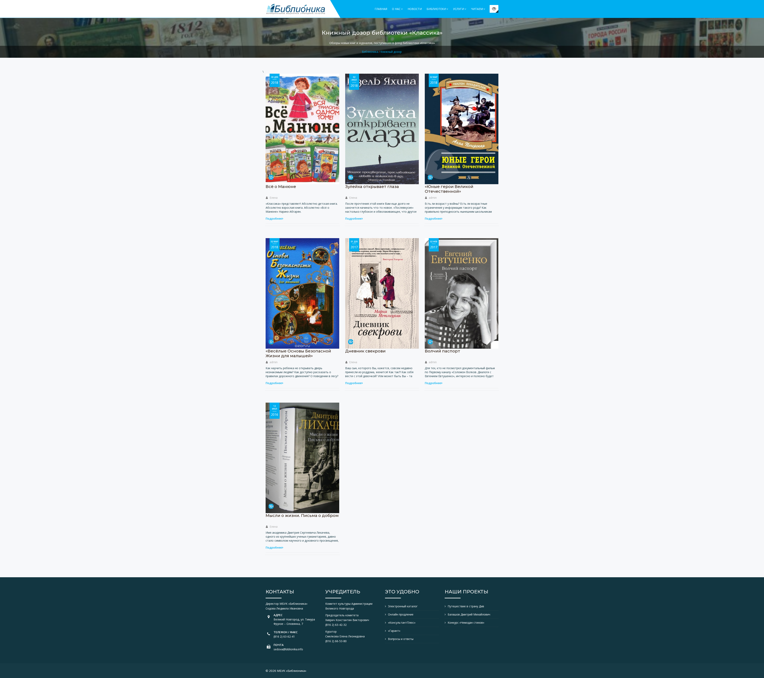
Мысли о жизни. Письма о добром (302, 515)
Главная (381, 9)
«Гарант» (394, 631)
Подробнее (274, 218)
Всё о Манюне (281, 186)
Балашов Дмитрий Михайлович (469, 614)
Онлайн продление (400, 614)
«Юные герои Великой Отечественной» (449, 189)
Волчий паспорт (442, 351)
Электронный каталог (403, 606)
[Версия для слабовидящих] (494, 9)
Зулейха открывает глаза (372, 186)
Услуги (458, 9)
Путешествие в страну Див (466, 606)
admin (433, 198)
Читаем (477, 9)
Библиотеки (436, 9)
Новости (415, 9)
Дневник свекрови (365, 351)
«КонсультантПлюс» (401, 622)
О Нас (396, 9)
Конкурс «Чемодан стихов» (466, 622)
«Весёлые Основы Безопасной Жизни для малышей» (298, 353)
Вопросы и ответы (400, 639)
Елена (274, 198)
